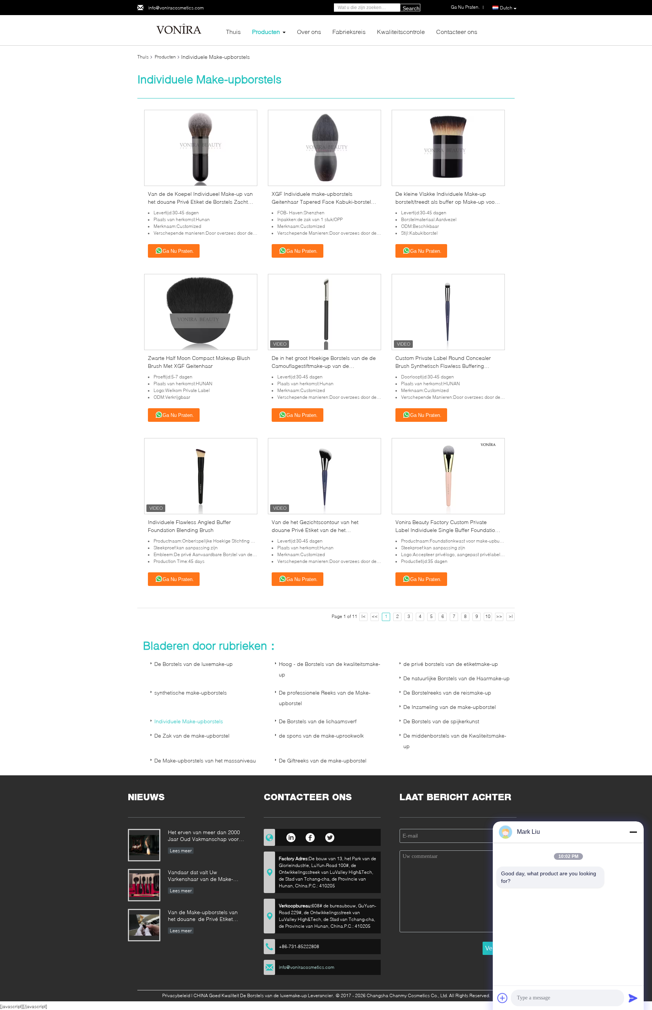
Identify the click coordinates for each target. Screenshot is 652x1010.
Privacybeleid (176, 995)
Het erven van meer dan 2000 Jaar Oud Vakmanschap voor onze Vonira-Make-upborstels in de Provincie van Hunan (206, 836)
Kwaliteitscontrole (401, 31)
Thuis (233, 31)
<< (375, 616)
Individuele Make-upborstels (188, 721)
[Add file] (502, 998)
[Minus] (633, 831)
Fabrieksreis (349, 31)
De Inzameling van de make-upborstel (449, 707)
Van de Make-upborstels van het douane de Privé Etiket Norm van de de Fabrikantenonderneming (203, 916)
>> (499, 616)
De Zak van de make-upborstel (191, 735)
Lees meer (181, 850)
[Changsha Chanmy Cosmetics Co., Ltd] (178, 29)
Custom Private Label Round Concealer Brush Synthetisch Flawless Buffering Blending (443, 366)
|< (363, 616)
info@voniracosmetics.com (176, 8)
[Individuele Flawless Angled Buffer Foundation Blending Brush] (201, 475)
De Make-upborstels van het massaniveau (205, 760)
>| (511, 616)
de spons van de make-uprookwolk (321, 735)
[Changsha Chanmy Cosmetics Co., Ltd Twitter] (330, 836)
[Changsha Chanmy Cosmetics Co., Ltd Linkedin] (290, 836)
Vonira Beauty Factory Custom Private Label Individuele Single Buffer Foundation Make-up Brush (446, 530)
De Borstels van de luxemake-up (193, 664)
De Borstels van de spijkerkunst (441, 721)
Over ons (309, 31)
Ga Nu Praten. (178, 251)
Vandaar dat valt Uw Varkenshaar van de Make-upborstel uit (200, 876)
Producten (266, 31)
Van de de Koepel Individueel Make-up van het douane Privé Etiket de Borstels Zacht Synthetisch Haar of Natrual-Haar (200, 202)
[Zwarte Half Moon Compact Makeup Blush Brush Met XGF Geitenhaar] (201, 311)
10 (488, 616)
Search (411, 8)
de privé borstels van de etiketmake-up (450, 664)
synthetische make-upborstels (190, 692)
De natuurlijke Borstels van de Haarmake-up (456, 678)
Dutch (506, 8)
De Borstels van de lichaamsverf (318, 721)
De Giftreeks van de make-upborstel (322, 760)
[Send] (633, 998)
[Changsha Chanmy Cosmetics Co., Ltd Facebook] (310, 836)
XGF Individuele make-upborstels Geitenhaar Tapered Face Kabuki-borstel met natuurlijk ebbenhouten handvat (321, 202)
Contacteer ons (456, 31)
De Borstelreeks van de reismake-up (447, 692)
